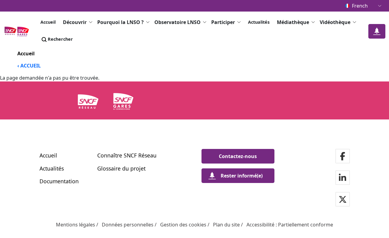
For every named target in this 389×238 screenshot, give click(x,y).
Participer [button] (223, 22)
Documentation (59, 181)
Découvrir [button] (75, 22)
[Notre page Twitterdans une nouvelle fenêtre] (343, 199)
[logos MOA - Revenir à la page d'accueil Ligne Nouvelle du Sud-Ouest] (18, 31)
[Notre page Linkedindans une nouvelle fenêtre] (342, 178)
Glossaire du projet (121, 168)
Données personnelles (127, 224)
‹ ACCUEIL (29, 65)
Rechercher (60, 39)
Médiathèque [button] (293, 22)
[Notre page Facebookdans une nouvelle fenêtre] (342, 156)
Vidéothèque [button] (335, 22)
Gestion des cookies (183, 224)
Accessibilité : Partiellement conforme (289, 224)
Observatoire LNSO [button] (177, 22)
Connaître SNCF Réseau (127, 155)
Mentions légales (75, 224)
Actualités (259, 22)
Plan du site (226, 224)
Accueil (48, 22)
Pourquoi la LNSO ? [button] (120, 22)
